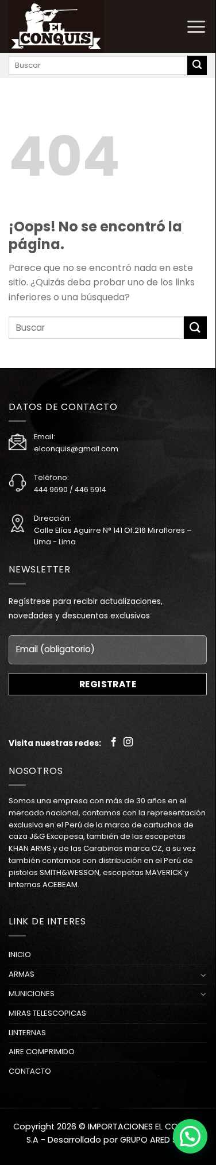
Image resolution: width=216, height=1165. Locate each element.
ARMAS (21, 974)
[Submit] (197, 65)
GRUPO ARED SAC (154, 1139)
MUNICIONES (32, 993)
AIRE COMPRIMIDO (42, 1051)
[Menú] (196, 26)
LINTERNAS (27, 1032)
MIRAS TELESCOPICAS (47, 1013)
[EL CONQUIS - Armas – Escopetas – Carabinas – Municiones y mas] (66, 26)
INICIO (20, 954)
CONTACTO (30, 1071)
